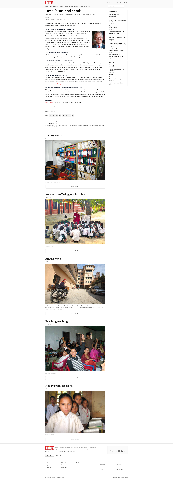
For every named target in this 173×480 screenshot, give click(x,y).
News (50, 6)
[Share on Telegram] (66, 115)
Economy (81, 6)
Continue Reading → (75, 186)
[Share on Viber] (69, 115)
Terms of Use (124, 477)
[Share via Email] (73, 115)
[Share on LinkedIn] (60, 115)
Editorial (61, 6)
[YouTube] (120, 2)
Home (46, 6)
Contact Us (58, 455)
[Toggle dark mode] (126, 6)
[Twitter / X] (118, 2)
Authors (101, 469)
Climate (71, 6)
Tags (101, 467)
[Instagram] (122, 2)
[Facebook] (116, 2)
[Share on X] (50, 115)
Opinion (66, 6)
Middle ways (49, 102)
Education (48, 17)
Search (118, 472)
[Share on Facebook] (53, 115)
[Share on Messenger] (56, 115)
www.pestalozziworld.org (53, 84)
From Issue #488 (60, 19)
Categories (102, 464)
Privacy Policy (116, 477)
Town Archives (119, 469)
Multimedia (55, 6)
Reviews (76, 6)
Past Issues (119, 467)
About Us (49, 455)
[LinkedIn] (124, 2)
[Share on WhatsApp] (63, 115)
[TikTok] (127, 2)
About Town (87, 6)
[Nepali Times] (49, 448)
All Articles (118, 464)
